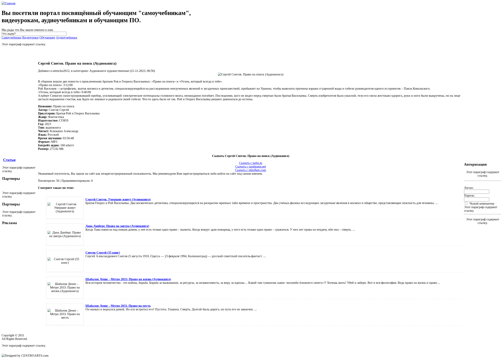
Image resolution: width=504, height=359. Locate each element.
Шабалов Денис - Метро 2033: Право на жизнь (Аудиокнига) (128, 279)
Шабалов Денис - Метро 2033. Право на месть (118, 305)
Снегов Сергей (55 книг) (102, 252)
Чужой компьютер (481, 203)
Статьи (9, 160)
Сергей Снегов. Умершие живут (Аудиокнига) (118, 199)
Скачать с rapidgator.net (250, 166)
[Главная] (8, 3)
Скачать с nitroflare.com (250, 170)
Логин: (468, 187)
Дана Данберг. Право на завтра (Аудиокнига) (117, 226)
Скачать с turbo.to (250, 163)
